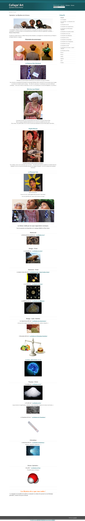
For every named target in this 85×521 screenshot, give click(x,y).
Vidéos (62, 56)
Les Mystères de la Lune (65, 33)
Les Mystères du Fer (65, 37)
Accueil (62, 17)
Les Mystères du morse (65, 43)
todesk (50, 520)
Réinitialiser (67, 5)
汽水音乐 (32, 520)
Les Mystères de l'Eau (65, 50)
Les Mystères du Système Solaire (67, 31)
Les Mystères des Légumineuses (67, 26)
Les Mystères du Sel (36, 384)
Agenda (62, 58)
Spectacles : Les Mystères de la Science (19, 15)
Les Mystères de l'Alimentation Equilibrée (66, 29)
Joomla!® (75, 517)
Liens (62, 60)
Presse (62, 52)
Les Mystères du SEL (65, 45)
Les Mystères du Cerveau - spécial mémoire (67, 48)
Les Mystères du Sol (65, 24)
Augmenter (62, 5)
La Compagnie (63, 19)
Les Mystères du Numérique (66, 39)
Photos (62, 54)
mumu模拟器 (37, 520)
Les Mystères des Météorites (66, 35)
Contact (62, 62)
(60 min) (33, 359)
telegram (47, 520)
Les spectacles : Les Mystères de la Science (68, 22)
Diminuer (72, 5)
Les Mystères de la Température (67, 41)
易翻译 (53, 520)
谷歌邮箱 (42, 520)
